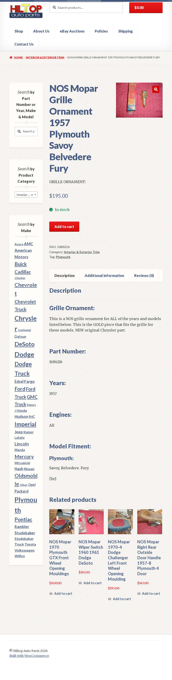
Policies (101, 31)
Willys (20, 556)
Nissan (29, 469)
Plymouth (63, 257)
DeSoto (24, 344)
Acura (19, 244)
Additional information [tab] (104, 275)
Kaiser (29, 432)
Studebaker (25, 533)
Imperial (25, 424)
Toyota (30, 544)
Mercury (24, 456)
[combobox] (26, 194)
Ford (20, 389)
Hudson (21, 416)
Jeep (19, 432)
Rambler (22, 526)
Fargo (29, 381)
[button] (155, 89)
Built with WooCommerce (29, 656)
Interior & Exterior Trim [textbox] (27, 195)
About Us (41, 31)
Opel (32, 485)
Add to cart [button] (63, 593)
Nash (19, 468)
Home (18, 57)
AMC (28, 243)
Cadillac (23, 271)
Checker (20, 278)
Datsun (20, 336)
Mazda (20, 450)
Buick (21, 264)
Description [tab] (64, 275)
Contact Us (24, 44)
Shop (19, 31)
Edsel (19, 381)
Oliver (24, 485)
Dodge (24, 354)
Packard (21, 491)
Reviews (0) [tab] (144, 275)
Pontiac (23, 519)
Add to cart (64, 226)
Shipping (125, 31)
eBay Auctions (72, 31)
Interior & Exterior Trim (45, 57)
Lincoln (22, 443)
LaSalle (20, 437)
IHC (32, 416)
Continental (24, 330)
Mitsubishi (22, 463)
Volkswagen (24, 550)
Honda (22, 410)
